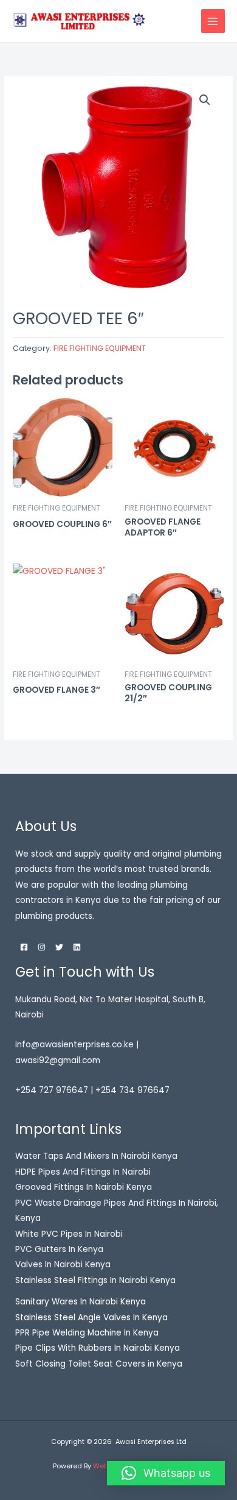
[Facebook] (24, 947)
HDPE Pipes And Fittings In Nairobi (83, 1172)
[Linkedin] (77, 947)
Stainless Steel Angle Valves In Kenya (91, 1317)
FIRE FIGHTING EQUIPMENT (99, 348)
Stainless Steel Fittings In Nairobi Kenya (95, 1280)
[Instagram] (41, 947)
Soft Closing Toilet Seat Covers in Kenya (98, 1364)
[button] (205, 100)
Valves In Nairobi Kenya (63, 1264)
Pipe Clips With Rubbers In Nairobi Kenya (97, 1348)
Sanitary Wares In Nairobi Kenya (80, 1301)
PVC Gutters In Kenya (59, 1249)
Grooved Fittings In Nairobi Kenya (83, 1187)
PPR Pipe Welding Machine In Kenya (87, 1333)
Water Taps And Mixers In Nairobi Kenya (96, 1156)
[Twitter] (59, 947)
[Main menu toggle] (213, 21)
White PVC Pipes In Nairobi (69, 1234)
